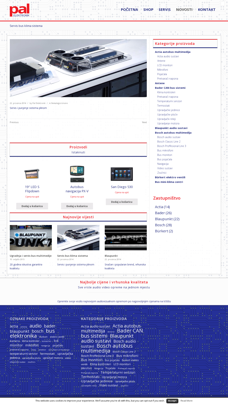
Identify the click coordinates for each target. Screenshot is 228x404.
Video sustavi (164, 168)
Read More (187, 400)
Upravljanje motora (168, 123)
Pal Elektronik (38, 103)
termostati (47, 354)
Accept (172, 400)
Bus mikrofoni (165, 150)
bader (49, 326)
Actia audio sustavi (168, 56)
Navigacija (163, 163)
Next (144, 122)
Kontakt (207, 10)
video (68, 358)
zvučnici (31, 362)
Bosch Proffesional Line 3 (171, 146)
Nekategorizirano (59, 103)
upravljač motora (53, 358)
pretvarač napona (19, 349)
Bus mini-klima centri (169, 182)
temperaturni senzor (24, 354)
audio (36, 326)
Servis (165, 10)
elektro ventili (57, 336)
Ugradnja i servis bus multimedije (30, 255)
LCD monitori (164, 65)
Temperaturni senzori (169, 101)
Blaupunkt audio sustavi (171, 128)
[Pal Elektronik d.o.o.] (19, 15)
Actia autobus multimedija (172, 52)
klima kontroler (30, 341)
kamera (15, 341)
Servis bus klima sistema (72, 255)
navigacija (45, 345)
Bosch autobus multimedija (173, 132)
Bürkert (161, 231)
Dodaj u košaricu (32, 206)
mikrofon (32, 345)
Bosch (160, 225)
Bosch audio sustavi (168, 137)
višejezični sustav (17, 362)
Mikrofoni (162, 69)
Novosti (184, 10)
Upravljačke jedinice (168, 110)
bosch (37, 331)
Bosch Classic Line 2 (168, 141)
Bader (160, 212)
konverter (46, 341)
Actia (159, 206)
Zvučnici (161, 172)
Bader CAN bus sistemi (170, 87)
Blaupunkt (111, 255)
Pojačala (162, 74)
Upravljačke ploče (167, 114)
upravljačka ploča (31, 358)
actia (14, 326)
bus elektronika (32, 333)
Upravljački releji (166, 119)
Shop (148, 10)
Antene (161, 60)
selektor (42, 349)
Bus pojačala (164, 159)
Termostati (163, 105)
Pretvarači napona (167, 78)
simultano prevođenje (59, 349)
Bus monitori (164, 155)
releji (33, 349)
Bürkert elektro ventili (170, 177)
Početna (129, 10)
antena (23, 327)
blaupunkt (19, 331)
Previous (14, 122)
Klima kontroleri (166, 92)
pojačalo (58, 345)
